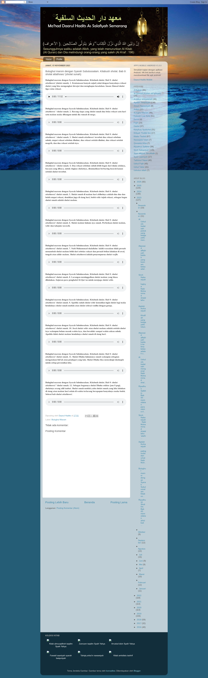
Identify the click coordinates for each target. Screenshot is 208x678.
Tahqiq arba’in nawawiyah (92, 655)
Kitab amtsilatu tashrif (123, 655)
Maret (141, 574)
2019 (139, 614)
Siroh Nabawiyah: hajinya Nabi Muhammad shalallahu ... (142, 288)
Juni (141, 561)
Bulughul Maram (59, 420)
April (141, 568)
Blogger (137, 671)
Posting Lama (119, 502)
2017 (139, 623)
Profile (59, 59)
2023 (139, 198)
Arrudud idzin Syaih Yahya (123, 644)
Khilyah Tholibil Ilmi (142, 133)
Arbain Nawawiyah (142, 106)
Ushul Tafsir (139, 167)
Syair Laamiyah (141, 157)
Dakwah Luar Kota (142, 116)
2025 (139, 186)
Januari (142, 589)
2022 (139, 596)
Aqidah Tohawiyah (142, 102)
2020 (139, 608)
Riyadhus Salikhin (142, 147)
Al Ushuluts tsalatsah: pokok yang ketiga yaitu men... (142, 230)
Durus (136, 119)
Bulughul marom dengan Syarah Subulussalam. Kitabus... (142, 482)
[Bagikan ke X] (91, 415)
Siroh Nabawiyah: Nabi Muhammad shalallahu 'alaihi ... (142, 426)
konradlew (110, 671)
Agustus (141, 549)
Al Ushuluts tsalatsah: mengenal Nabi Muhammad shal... (142, 370)
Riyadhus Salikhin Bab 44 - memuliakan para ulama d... (142, 399)
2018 (139, 620)
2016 (139, 627)
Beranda (89, 502)
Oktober (141, 532)
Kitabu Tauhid (140, 136)
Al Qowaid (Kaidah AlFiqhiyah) (147, 93)
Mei (141, 564)
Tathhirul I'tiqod (140, 160)
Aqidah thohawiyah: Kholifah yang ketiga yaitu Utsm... (142, 317)
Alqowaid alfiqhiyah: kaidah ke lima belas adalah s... (142, 343)
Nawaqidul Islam (141, 140)
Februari (142, 582)
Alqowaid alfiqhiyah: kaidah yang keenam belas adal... (142, 258)
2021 (139, 602)
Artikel (136, 109)
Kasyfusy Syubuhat (142, 130)
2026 (139, 182)
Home (49, 59)
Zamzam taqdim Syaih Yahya (92, 644)
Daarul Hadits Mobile (143, 80)
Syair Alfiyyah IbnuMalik (144, 153)
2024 (139, 192)
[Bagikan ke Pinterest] (97, 415)
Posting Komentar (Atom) (68, 508)
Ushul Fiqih (139, 164)
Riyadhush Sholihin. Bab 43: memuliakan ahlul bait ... (142, 512)
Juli (140, 555)
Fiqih (136, 123)
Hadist (136, 126)
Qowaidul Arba (140, 143)
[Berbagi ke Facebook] (94, 415)
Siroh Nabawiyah (141, 150)
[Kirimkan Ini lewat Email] (86, 415)
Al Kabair (138, 90)
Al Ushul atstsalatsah (143, 99)
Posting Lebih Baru (56, 502)
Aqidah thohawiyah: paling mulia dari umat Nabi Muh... (142, 453)
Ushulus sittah (140, 170)
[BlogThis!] (89, 415)
